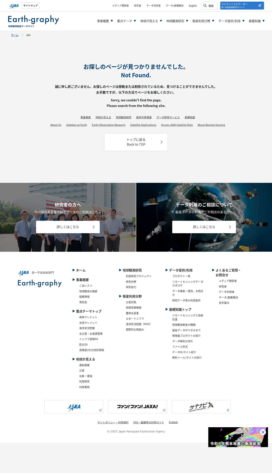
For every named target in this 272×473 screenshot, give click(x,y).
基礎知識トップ (180, 309)
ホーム (14, 35)
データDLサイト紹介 (184, 352)
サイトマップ (30, 5)
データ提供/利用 (229, 21)
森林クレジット (88, 317)
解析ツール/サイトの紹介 (187, 357)
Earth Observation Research (108, 125)
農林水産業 (132, 313)
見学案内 (224, 303)
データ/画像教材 (175, 5)
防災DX (83, 344)
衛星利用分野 (201, 21)
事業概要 (103, 21)
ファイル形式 (180, 346)
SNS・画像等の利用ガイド (148, 422)
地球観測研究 (175, 21)
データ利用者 (153, 5)
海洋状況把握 (87, 328)
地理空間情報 (133, 307)
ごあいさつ (85, 285)
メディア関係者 (120, 5)
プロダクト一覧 (181, 276)
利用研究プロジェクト (139, 276)
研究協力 (131, 287)
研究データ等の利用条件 (186, 300)
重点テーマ (124, 21)
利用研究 (84, 381)
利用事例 (84, 387)
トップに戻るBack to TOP (136, 142)
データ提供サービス (168, 117)
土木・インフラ (135, 318)
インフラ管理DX (88, 339)
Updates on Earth (76, 125)
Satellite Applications (143, 125)
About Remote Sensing (211, 125)
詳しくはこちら (68, 226)
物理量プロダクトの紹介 (186, 335)
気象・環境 (85, 376)
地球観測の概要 (88, 291)
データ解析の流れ (182, 341)
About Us (55, 125)
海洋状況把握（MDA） (139, 324)
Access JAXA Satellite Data (177, 125)
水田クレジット (88, 322)
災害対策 (131, 302)
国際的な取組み (135, 329)
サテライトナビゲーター (234, 5)
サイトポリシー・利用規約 (112, 422)
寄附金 (83, 302)
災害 (81, 370)
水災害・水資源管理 (91, 333)
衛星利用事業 (144, 117)
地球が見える (149, 21)
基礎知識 (255, 21)
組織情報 (84, 296)
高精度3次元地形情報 (91, 350)
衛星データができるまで (186, 330)
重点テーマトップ (89, 311)
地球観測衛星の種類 (184, 324)
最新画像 (84, 365)
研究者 (137, 5)
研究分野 (131, 281)
